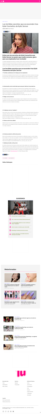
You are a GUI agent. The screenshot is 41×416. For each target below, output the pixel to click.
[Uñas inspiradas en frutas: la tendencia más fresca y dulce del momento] (9, 347)
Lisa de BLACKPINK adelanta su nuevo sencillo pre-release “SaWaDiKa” (21, 223)
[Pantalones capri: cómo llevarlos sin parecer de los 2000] (12, 295)
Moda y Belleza (5, 21)
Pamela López (12, 288)
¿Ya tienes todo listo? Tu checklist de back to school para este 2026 (20, 234)
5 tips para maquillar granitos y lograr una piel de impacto (28, 285)
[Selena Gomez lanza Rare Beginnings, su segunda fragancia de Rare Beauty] (9, 338)
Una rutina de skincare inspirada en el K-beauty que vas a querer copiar (11, 285)
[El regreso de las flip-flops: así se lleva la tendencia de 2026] (9, 328)
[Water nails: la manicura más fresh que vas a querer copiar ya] (28, 295)
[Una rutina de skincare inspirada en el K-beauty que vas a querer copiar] (12, 277)
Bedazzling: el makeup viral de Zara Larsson (20, 230)
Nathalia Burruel (12, 304)
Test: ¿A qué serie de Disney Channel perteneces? (21, 219)
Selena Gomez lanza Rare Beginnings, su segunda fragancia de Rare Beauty (25, 337)
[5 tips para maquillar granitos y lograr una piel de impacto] (28, 277)
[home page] (3, 1)
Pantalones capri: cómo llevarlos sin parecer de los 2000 (11, 302)
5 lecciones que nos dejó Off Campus (19, 216)
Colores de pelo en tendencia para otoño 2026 (20, 227)
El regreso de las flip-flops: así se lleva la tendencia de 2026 (23, 328)
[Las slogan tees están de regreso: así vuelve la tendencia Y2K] (9, 319)
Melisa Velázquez (11, 28)
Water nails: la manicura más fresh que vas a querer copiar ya (28, 302)
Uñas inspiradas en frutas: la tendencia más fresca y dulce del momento (24, 346)
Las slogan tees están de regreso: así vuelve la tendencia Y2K (25, 318)
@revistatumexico (14, 151)
